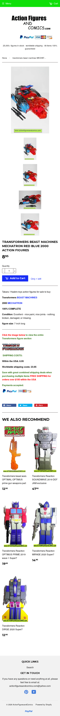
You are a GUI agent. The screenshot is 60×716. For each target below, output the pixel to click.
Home (4, 58)
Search (30, 667)
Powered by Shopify (44, 704)
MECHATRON (15, 303)
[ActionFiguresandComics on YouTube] (34, 692)
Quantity (5, 265)
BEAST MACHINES (27, 297)
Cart (55, 3)
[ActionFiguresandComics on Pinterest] (26, 692)
